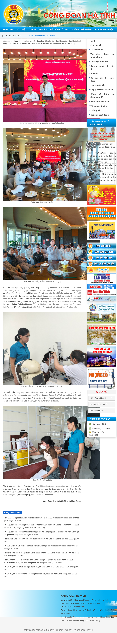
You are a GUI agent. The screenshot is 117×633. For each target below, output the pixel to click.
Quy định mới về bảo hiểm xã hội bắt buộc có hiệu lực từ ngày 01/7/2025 (102, 168)
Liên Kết (103, 392)
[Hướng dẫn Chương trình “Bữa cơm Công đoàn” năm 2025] (101, 134)
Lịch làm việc (96, 50)
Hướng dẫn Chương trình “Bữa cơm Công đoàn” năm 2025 (101, 147)
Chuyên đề (95, 45)
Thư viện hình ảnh (99, 61)
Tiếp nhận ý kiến (98, 106)
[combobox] (101, 398)
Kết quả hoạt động (99, 115)
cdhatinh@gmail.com (75, 607)
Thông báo (95, 110)
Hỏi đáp (94, 73)
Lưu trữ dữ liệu (97, 85)
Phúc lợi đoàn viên (99, 101)
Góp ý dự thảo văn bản (101, 90)
